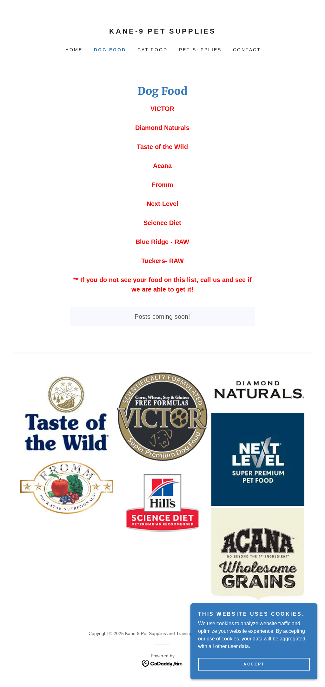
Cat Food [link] (152, 49)
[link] (162, 32)
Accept (253, 664)
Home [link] (74, 49)
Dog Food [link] (110, 49)
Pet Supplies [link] (200, 49)
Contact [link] (247, 49)
